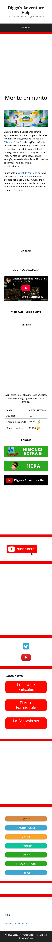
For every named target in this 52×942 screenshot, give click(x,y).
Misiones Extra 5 (12, 142)
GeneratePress (26, 937)
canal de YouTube (27, 172)
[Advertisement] (26, 66)
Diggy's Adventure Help (26, 10)
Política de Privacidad (16, 923)
